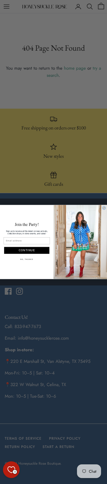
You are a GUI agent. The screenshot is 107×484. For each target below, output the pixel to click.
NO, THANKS (26, 259)
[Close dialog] (104, 208)
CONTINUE (27, 250)
